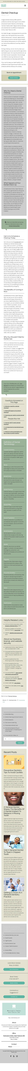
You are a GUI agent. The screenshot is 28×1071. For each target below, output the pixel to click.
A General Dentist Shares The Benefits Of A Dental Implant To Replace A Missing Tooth (14, 811)
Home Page (17, 630)
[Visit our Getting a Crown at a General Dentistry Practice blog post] (14, 890)
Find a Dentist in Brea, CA (11, 735)
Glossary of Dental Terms (11, 625)
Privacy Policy (12, 1053)
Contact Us (14, 996)
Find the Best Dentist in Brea (12, 953)
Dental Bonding (9, 714)
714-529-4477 (17, 242)
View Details (17, 683)
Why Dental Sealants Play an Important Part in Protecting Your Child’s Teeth (13, 729)
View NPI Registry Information (13, 679)
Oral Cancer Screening (10, 722)
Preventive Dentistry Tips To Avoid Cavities (13, 771)
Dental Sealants (9, 719)
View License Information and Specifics (13, 673)
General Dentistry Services (12, 935)
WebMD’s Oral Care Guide (16, 633)
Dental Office (8, 950)
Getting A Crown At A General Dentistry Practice (13, 894)
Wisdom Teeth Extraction (11, 946)
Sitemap (16, 1053)
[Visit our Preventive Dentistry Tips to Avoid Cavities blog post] (14, 768)
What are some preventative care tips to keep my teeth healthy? (13, 432)
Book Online (14, 78)
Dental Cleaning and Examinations (14, 717)
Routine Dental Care (10, 943)
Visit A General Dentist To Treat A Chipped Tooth (13, 852)
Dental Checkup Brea (14, 226)
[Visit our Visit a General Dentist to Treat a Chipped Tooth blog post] (14, 848)
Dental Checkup (13, 696)
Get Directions (14, 969)
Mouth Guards (8, 938)
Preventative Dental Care (11, 725)
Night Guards (8, 940)
